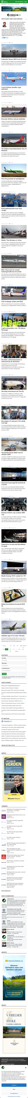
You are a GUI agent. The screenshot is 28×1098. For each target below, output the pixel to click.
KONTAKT (25, 4)
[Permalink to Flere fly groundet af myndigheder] (14, 176)
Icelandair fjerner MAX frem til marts (14, 59)
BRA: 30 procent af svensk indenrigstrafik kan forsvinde (11, 271)
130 (23, 649)
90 (10, 645)
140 (10, 651)
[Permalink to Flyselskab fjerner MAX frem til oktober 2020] (14, 450)
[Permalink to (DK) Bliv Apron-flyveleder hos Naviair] (3, 864)
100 (14, 645)
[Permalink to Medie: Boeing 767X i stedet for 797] (14, 574)
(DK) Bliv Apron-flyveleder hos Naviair (15, 860)
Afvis (14, 1089)
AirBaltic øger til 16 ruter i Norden (12, 636)
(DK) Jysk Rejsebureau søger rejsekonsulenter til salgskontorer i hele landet (16, 850)
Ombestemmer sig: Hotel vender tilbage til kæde (12, 727)
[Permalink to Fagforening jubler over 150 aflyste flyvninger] (14, 326)
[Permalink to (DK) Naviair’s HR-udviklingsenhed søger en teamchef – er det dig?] (3, 812)
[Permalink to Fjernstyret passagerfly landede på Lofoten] (14, 480)
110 (17, 645)
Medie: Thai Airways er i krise (11, 240)
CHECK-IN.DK (10, 899)
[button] (26, 1067)
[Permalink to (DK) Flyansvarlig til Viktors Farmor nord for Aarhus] (3, 818)
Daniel (8, 920)
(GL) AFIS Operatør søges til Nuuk (14, 831)
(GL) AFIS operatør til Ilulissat (13, 837)
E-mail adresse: (6, 668)
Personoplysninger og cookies (14, 1096)
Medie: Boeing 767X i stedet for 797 (13, 576)
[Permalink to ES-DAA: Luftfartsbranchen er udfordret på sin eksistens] (14, 357)
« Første (4, 645)
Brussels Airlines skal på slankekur (13, 119)
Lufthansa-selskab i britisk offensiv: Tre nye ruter (12, 696)
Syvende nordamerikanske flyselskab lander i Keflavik (14, 692)
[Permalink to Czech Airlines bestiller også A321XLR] (14, 85)
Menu (6, 2)
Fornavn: (4, 658)
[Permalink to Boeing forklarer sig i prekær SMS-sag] (14, 510)
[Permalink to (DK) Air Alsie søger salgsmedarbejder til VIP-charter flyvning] (3, 846)
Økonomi (11, 102)
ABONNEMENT (4, 4)
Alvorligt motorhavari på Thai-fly (12, 391)
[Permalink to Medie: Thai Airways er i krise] (14, 238)
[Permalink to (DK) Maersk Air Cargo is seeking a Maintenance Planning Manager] (3, 881)
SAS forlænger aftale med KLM (12, 301)
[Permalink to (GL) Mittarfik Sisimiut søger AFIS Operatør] (3, 829)
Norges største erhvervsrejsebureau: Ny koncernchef (13, 738)
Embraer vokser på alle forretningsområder (11, 708)
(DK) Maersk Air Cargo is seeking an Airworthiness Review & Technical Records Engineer (15, 885)
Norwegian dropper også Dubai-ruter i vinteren (12, 698)
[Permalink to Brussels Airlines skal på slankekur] (14, 117)
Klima (11, 404)
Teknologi (11, 162)
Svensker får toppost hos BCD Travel (10, 729)
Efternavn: (4, 663)
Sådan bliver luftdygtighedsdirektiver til (10, 685)
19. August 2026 (20, 927)
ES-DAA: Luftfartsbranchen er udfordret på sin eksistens (11, 360)
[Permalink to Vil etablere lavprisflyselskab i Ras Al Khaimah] (14, 146)
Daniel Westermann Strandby (14, 909)
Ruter (11, 619)
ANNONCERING (11, 4)
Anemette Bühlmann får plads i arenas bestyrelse (13, 734)
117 (13, 649)
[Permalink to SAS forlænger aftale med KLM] (14, 299)
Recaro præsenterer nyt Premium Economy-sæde (13, 714)
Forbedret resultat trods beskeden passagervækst (13, 710)
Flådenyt (11, 42)
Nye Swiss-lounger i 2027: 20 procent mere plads (12, 690)
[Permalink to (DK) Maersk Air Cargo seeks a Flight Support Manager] (3, 870)
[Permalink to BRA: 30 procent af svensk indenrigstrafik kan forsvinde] (14, 267)
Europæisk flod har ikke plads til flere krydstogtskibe (13, 731)
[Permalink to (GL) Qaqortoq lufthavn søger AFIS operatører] (3, 824)
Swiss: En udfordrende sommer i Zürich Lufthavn (12, 703)
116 (10, 649)
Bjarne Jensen (10, 929)
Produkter (11, 587)
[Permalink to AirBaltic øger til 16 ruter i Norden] (14, 633)
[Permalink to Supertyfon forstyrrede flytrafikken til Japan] (14, 542)
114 (3, 649)
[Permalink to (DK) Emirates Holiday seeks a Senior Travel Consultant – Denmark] (3, 858)
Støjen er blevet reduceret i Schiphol (9, 688)
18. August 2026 (15, 933)
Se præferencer (14, 1093)
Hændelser (12, 374)
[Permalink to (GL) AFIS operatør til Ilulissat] (3, 841)
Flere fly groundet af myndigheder (13, 179)
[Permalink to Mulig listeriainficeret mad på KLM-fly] (14, 602)
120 (19, 649)
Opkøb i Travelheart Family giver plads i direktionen (13, 736)
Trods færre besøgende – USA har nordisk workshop (13, 725)
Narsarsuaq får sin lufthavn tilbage (9, 927)
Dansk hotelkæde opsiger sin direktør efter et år (12, 740)
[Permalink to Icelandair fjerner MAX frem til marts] (14, 57)
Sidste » (17, 651)
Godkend (14, 1085)
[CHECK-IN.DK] (14, 15)
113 (23, 647)
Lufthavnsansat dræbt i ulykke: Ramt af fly (11, 705)
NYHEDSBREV (16, 4)
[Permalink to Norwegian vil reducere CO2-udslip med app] (14, 419)
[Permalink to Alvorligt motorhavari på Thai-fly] (14, 389)
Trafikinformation (13, 527)
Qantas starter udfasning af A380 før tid (10, 701)
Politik (11, 253)
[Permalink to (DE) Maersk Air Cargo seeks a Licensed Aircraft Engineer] (3, 875)
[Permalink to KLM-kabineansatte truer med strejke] (14, 206)
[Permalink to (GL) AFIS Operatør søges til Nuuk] (3, 835)
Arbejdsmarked (12, 311)
